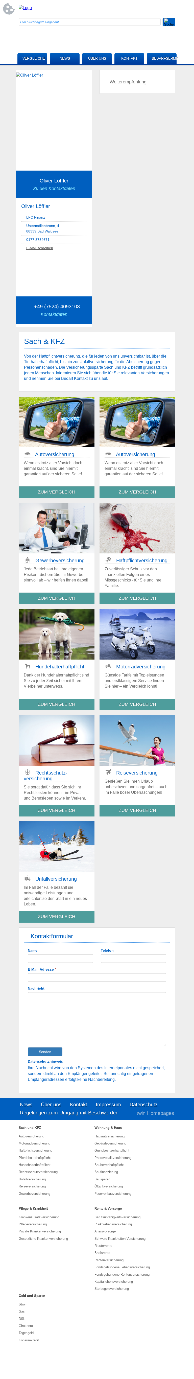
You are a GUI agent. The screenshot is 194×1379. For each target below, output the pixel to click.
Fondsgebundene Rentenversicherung (122, 1274)
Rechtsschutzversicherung (38, 1172)
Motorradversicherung (34, 1143)
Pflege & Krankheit (33, 1208)
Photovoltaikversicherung (112, 1158)
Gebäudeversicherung (110, 1143)
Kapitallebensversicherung (113, 1281)
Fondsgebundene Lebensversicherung (122, 1267)
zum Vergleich (56, 492)
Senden (45, 1052)
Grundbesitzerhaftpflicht (111, 1150)
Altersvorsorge (105, 1231)
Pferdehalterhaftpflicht (35, 1158)
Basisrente (102, 1253)
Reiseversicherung (32, 1186)
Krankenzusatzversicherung (39, 1217)
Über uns (97, 58)
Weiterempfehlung (128, 81)
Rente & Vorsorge (108, 1208)
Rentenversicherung (109, 1260)
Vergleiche (33, 58)
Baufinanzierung (106, 1172)
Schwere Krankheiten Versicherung (120, 1239)
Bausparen (102, 1179)
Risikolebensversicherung (113, 1224)
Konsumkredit (29, 1340)
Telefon (107, 950)
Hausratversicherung (109, 1136)
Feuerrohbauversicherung (112, 1194)
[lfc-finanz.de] (25, 8)
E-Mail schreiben (39, 248)
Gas (22, 1311)
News (65, 58)
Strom (23, 1304)
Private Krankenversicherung (40, 1231)
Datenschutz (144, 1104)
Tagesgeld (26, 1333)
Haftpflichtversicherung (35, 1150)
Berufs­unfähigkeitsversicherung (117, 1217)
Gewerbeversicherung (34, 1194)
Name (32, 950)
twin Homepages (155, 1113)
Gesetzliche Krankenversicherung (43, 1239)
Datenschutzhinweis (45, 1061)
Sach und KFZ (30, 1128)
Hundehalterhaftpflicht (35, 1165)
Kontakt (129, 58)
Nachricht (36, 988)
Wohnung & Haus (108, 1128)
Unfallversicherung (32, 1179)
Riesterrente (103, 1246)
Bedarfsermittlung (164, 58)
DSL (22, 1319)
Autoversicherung (31, 1136)
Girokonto (26, 1326)
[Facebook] (131, 9)
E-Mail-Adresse (42, 969)
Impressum (108, 1104)
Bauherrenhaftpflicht (109, 1165)
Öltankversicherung (108, 1186)
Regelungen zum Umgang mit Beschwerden (69, 1112)
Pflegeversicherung (33, 1224)
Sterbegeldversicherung (111, 1289)
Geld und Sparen (32, 1296)
